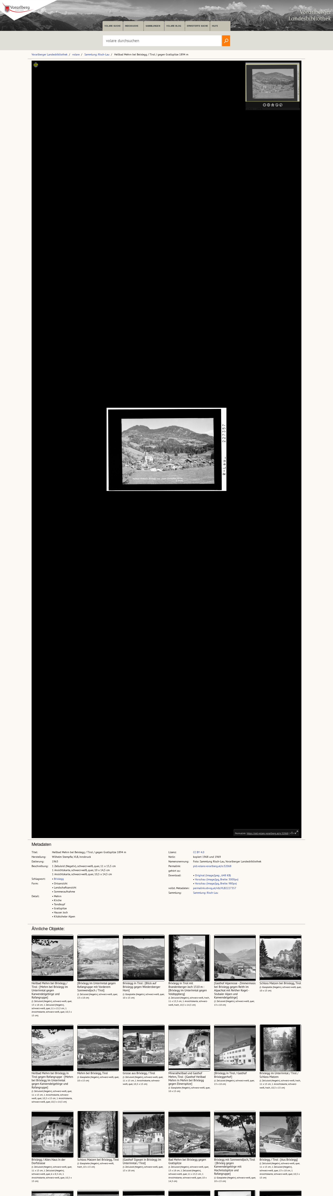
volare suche (112, 26)
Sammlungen (153, 26)
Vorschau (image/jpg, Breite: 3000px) (216, 879)
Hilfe (215, 26)
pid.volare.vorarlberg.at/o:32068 (212, 866)
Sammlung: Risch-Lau (96, 54)
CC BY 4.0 (198, 852)
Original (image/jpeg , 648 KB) (213, 875)
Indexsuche (131, 26)
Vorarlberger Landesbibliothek (49, 54)
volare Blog (173, 26)
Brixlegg (59, 879)
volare (76, 54)
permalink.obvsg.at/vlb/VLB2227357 (214, 888)
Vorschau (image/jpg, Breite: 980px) (216, 883)
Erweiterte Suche (197, 26)
